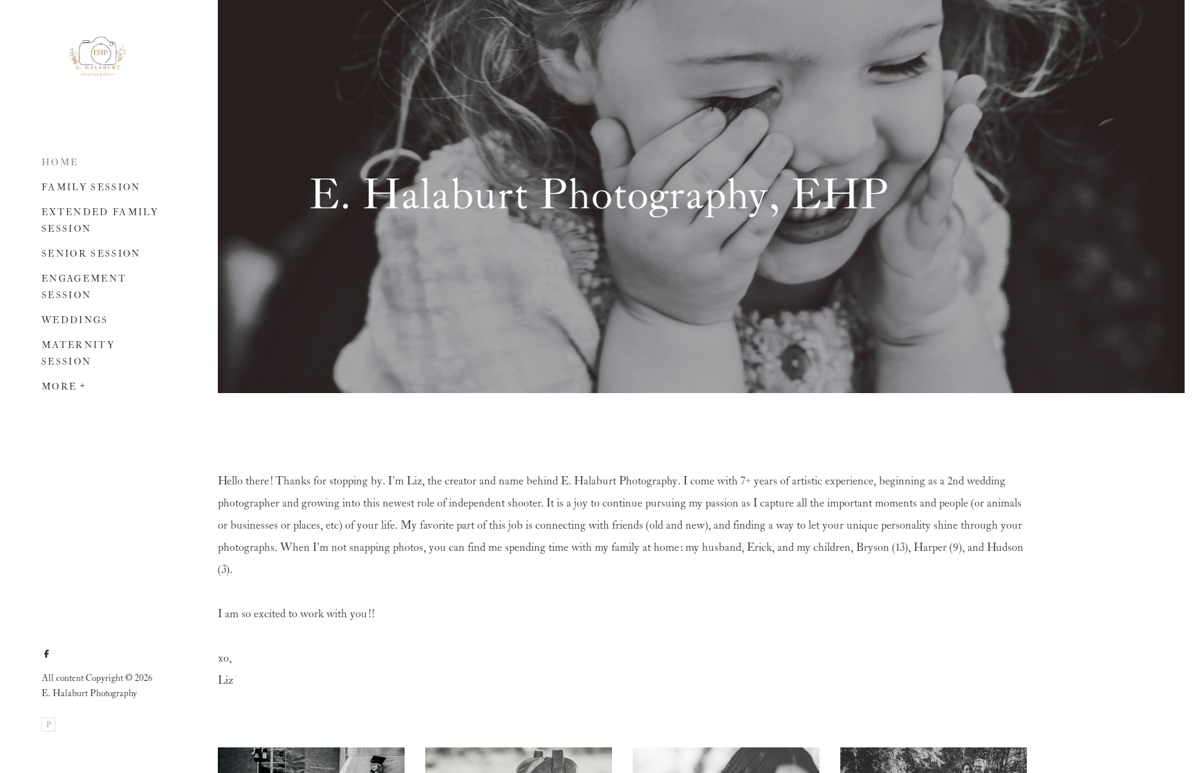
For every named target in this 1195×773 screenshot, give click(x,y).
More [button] (59, 387)
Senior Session (91, 254)
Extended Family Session (99, 221)
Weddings (75, 321)
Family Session (91, 188)
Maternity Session (78, 353)
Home (59, 163)
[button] (83, 384)
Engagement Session (84, 287)
